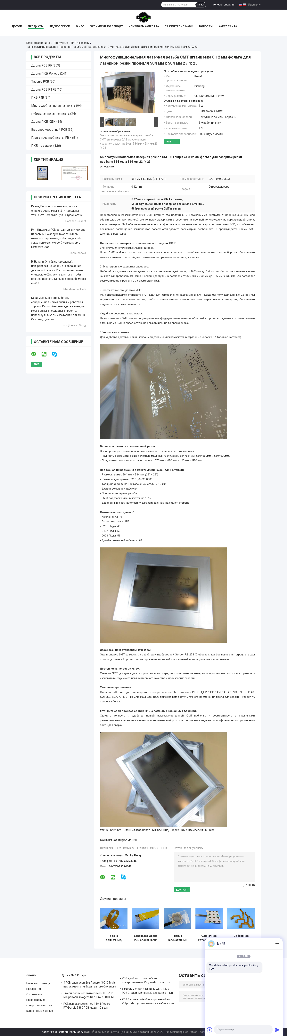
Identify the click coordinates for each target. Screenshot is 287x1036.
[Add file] (209, 1029)
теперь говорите (223, 4)
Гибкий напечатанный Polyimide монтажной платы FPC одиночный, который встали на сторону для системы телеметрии (177, 938)
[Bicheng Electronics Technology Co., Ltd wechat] (46, 354)
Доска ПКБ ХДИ (43, 121)
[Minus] (277, 943)
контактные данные (39, 1010)
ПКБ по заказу (80, 42)
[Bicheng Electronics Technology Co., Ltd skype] (57, 354)
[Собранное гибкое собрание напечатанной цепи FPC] (241, 918)
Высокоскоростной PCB (49, 129)
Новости (206, 26)
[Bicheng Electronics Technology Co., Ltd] (143, 17)
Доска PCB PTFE (43, 89)
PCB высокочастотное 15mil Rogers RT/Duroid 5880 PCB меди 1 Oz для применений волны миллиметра (87, 1006)
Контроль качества (144, 26)
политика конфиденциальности (63, 1031)
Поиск (200, 4)
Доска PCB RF (41, 65)
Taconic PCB (40, 81)
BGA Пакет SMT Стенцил (152, 830)
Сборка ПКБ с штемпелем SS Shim (192, 830)
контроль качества (39, 1005)
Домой (17, 26)
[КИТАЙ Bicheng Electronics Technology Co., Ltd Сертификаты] (42, 173)
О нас (80, 26)
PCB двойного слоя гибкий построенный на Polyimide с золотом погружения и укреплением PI (146, 981)
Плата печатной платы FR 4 (51, 138)
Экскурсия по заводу (106, 26)
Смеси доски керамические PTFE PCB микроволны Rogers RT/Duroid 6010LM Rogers (88, 996)
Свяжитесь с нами (179, 26)
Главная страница (38, 42)
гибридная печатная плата (50, 113)
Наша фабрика (35, 999)
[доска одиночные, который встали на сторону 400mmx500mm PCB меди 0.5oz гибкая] (113, 918)
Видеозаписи (59, 26)
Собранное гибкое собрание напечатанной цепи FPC (241, 938)
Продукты (36, 26)
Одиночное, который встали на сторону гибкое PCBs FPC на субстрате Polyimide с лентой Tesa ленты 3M (209, 938)
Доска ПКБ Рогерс (45, 73)
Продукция (61, 42)
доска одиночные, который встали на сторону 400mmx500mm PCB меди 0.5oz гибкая (113, 938)
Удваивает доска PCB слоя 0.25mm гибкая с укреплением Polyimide (145, 938)
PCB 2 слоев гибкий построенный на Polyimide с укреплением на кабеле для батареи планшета (148, 1002)
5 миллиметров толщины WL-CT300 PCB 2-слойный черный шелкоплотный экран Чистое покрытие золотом (147, 991)
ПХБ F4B (37, 97)
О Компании (34, 994)
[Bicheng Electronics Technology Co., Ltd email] (36, 354)
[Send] (277, 1029)
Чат (168, 141)
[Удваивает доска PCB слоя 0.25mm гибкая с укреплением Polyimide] (145, 918)
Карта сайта (227, 26)
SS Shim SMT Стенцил (120, 830)
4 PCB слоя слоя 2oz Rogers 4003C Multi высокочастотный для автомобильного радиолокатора (89, 985)
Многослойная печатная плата (53, 105)
